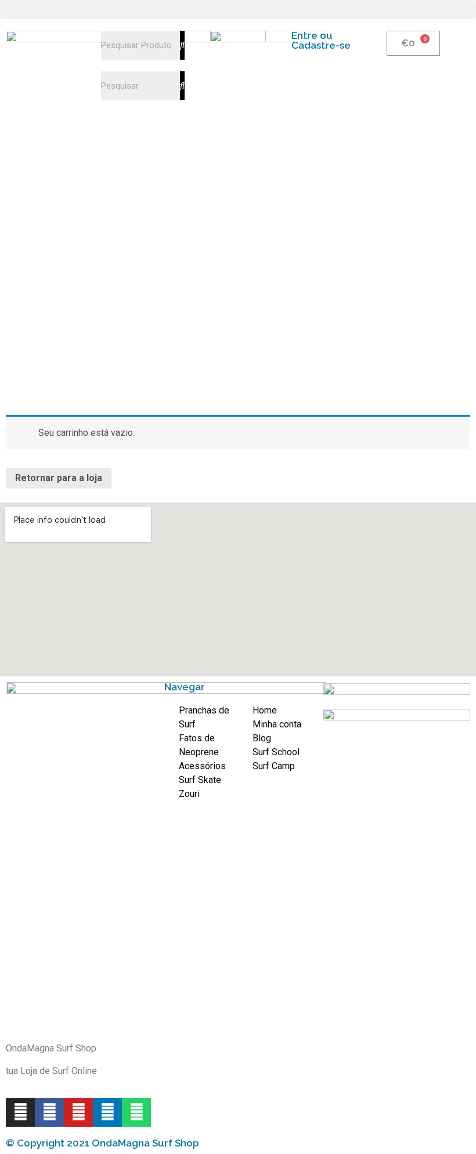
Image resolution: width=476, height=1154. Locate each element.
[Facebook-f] (49, 1112)
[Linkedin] (107, 1112)
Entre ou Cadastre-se (321, 40)
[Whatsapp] (136, 1112)
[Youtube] (78, 1112)
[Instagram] (20, 1112)
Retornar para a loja (58, 477)
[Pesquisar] (182, 45)
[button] (238, 9)
